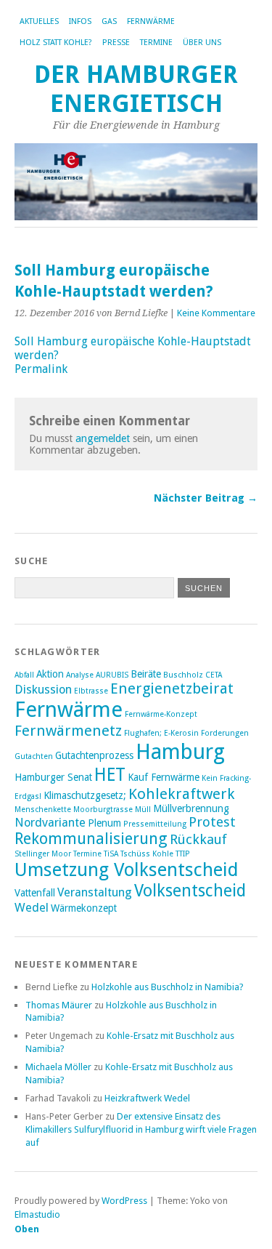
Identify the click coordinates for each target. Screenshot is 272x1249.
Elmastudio (37, 1214)
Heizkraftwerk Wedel (147, 1098)
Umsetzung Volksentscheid (127, 869)
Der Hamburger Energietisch (136, 89)
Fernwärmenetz (68, 730)
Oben (27, 1229)
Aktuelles (39, 21)
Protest (212, 822)
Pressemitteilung (154, 824)
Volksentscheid (190, 890)
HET (109, 774)
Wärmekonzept (84, 908)
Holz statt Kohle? (56, 42)
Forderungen (225, 733)
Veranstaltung (94, 892)
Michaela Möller (58, 1066)
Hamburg (180, 751)
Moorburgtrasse (103, 809)
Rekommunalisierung (91, 839)
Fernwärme (151, 21)
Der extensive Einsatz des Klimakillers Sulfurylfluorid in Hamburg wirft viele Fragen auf (141, 1129)
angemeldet (102, 438)
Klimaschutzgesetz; (85, 795)
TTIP (183, 854)
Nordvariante (50, 823)
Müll (143, 809)
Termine (156, 42)
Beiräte (146, 674)
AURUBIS (112, 675)
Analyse (80, 675)
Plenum (104, 823)
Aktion (50, 674)
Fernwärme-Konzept (161, 714)
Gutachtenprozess (94, 755)
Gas (109, 21)
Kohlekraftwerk (181, 794)
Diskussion (43, 689)
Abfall (24, 675)
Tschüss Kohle (146, 854)
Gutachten (34, 756)
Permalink (41, 369)
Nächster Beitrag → (205, 498)
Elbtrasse (91, 691)
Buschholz (183, 675)
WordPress (124, 1200)
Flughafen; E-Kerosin (161, 733)
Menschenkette (43, 809)
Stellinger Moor (43, 854)
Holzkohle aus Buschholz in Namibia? (167, 986)
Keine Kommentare (216, 313)
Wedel (32, 908)
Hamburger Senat (53, 777)
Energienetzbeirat (172, 688)
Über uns (202, 42)
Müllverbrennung (191, 808)
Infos (80, 21)
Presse (116, 42)
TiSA (111, 854)
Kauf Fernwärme (163, 777)
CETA (213, 675)
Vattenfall (35, 893)
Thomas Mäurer (58, 1005)
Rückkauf (198, 839)
